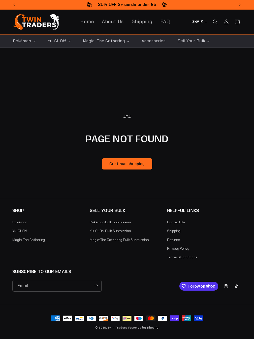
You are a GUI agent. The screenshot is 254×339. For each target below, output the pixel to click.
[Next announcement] (239, 5)
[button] (215, 21)
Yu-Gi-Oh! (19, 231)
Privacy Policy (178, 248)
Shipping (174, 231)
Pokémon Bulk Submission (110, 222)
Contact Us (176, 222)
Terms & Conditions (182, 257)
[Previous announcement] (14, 5)
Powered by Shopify (143, 327)
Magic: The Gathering (28, 239)
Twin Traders (117, 327)
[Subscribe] (96, 286)
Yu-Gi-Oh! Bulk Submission (110, 231)
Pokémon (19, 222)
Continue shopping (127, 163)
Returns (173, 239)
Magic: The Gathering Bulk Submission (119, 239)
